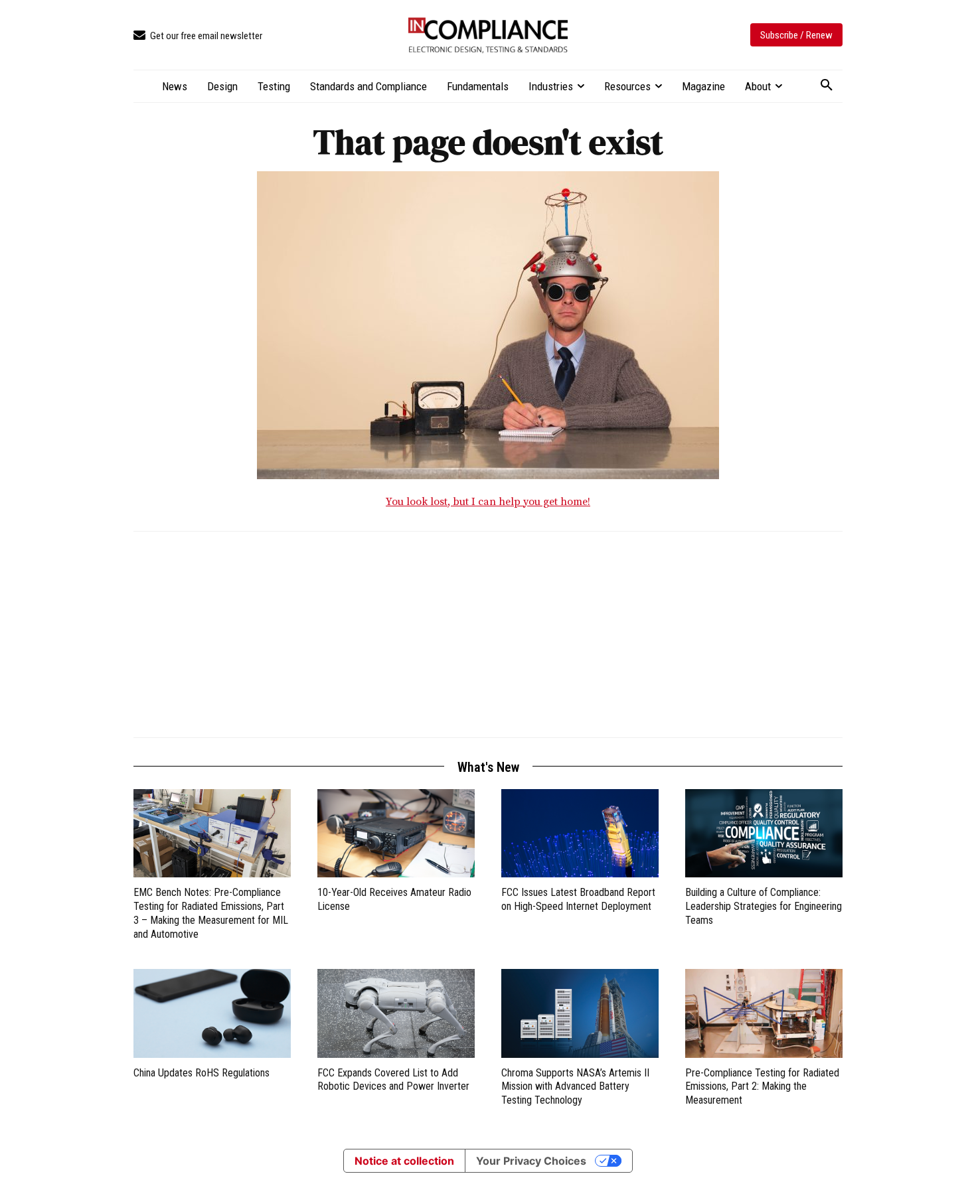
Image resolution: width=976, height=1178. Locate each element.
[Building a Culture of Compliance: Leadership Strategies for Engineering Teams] (764, 833)
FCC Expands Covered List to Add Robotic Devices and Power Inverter (393, 1080)
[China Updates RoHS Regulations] (212, 1013)
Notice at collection (404, 1160)
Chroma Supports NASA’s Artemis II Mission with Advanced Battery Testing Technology (575, 1087)
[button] (827, 86)
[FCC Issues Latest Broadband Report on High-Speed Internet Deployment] (580, 833)
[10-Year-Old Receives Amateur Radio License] (396, 833)
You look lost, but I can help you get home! (488, 501)
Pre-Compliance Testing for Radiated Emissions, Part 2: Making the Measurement (762, 1087)
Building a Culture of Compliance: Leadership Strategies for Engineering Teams (763, 906)
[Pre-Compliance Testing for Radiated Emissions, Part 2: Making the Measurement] (764, 1013)
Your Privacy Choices (531, 1160)
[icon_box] (197, 36)
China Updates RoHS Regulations (201, 1073)
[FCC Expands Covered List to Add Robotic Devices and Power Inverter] (396, 1013)
